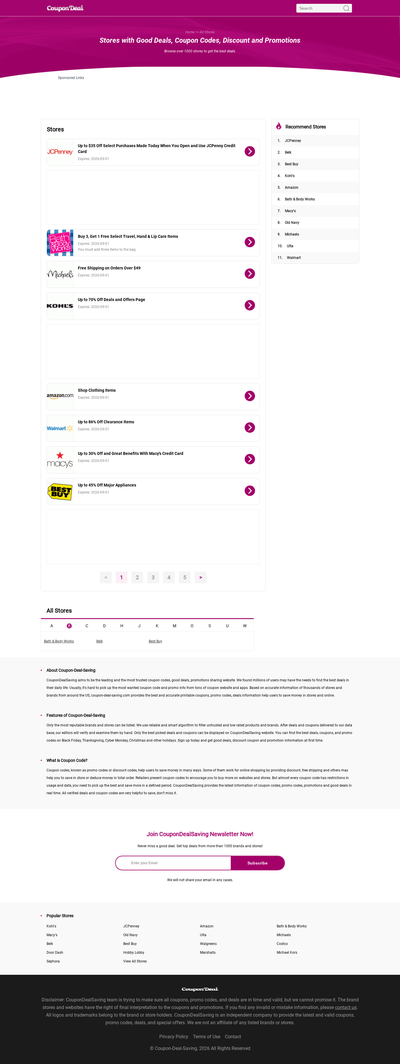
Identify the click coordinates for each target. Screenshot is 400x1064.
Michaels (288, 234)
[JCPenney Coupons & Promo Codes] (60, 152)
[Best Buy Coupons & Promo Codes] (60, 491)
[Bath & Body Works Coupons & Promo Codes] (60, 243)
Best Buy (288, 164)
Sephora (53, 961)
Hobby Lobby (133, 952)
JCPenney (289, 141)
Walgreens (208, 944)
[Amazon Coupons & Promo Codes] (60, 397)
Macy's (287, 211)
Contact (233, 1036)
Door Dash (55, 952)
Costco (282, 944)
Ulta (285, 246)
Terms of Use (206, 1036)
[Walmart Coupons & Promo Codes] (60, 428)
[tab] (51, 625)
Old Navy (288, 223)
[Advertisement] (200, 93)
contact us (346, 1007)
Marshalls (208, 952)
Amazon (288, 187)
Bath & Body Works (296, 199)
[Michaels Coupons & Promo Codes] (60, 274)
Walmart (289, 258)
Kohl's (286, 176)
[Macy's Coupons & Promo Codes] (60, 460)
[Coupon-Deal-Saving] (65, 8)
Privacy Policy (173, 1036)
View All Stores (135, 961)
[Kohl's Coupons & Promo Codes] (60, 306)
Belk (284, 152)
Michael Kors (287, 952)
